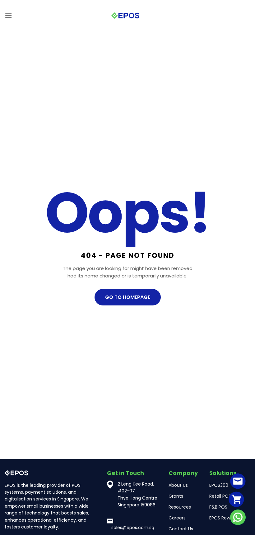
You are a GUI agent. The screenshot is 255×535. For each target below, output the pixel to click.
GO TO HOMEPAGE (127, 297)
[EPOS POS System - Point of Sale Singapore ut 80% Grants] (125, 15)
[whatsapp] (238, 517)
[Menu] (8, 15)
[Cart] (236, 499)
